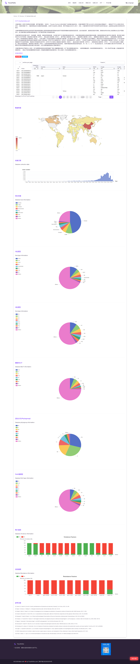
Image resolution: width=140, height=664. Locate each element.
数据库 (74, 3)
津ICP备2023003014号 (45, 661)
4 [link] (71, 97)
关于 (101, 3)
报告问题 (134, 658)
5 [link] (74, 97)
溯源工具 (88, 3)
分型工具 (81, 3)
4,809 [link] (82, 97)
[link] (87, 97)
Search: (103, 62)
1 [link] (60, 97)
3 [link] (67, 97)
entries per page (27, 62)
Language (131, 3)
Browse (22, 16)
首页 (69, 3)
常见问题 (108, 3)
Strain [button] (22, 68)
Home (15, 16)
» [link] (90, 97)
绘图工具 (95, 3)
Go (111, 97)
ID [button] (18, 68)
